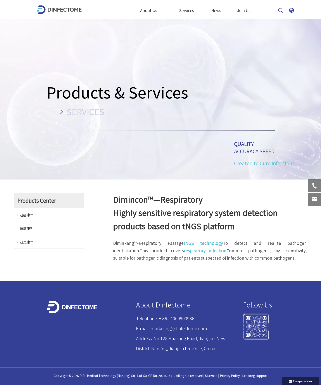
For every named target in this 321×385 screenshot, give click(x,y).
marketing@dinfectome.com (179, 328)
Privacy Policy (230, 375)
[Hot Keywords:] (281, 10)
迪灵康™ (26, 242)
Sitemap (211, 375)
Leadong (248, 375)
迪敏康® (26, 228)
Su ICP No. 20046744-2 (159, 375)
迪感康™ (26, 215)
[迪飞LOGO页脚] (72, 307)
